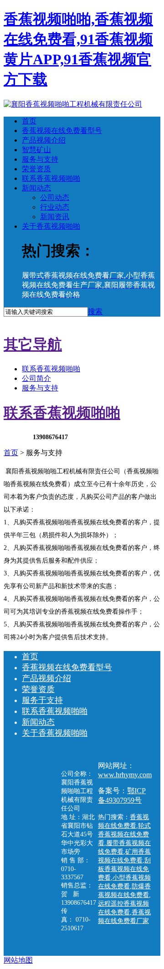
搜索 (95, 311)
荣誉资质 (36, 169)
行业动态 (54, 207)
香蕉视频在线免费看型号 (62, 130)
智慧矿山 (36, 150)
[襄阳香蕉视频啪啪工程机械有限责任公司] (73, 104)
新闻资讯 (54, 216)
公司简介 (36, 378)
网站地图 (18, 960)
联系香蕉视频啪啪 (51, 178)
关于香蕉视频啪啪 (51, 226)
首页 (29, 121)
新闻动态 (36, 188)
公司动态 (54, 197)
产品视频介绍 (44, 140)
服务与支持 (40, 159)
